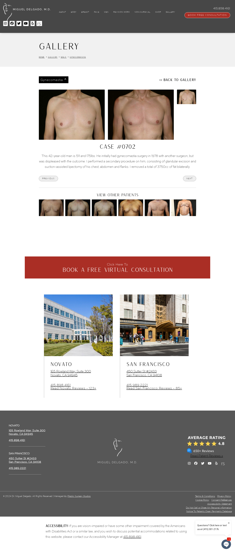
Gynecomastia (78, 57)
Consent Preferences (221, 500)
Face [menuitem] (96, 12)
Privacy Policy (224, 496)
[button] (5, 23)
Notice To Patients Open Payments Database (209, 511)
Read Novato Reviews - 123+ (73, 388)
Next (189, 178)
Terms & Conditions (205, 496)
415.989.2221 (137, 385)
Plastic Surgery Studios (79, 496)
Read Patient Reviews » (206, 456)
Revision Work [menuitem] (121, 12)
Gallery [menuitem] (170, 12)
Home (42, 57)
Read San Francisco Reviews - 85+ (154, 388)
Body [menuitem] (73, 12)
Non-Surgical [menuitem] (143, 12)
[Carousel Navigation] (117, 223)
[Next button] (126, 224)
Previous (48, 178)
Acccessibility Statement (219, 504)
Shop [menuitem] (158, 12)
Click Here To (118, 268)
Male (64, 57)
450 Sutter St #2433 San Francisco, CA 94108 (144, 373)
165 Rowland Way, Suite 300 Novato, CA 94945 (71, 373)
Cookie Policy (202, 500)
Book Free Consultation (207, 15)
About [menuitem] (62, 12)
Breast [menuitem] (85, 12)
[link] (17, 440)
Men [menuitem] (106, 12)
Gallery (53, 57)
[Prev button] (109, 224)
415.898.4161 (61, 385)
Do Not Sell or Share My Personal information (209, 507)
